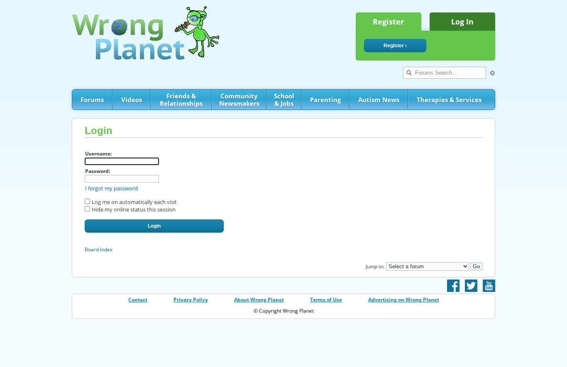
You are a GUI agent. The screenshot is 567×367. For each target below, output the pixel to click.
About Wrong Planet (259, 299)
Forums (92, 99)
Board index (98, 249)
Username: (98, 153)
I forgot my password (111, 188)
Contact (137, 299)
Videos (131, 99)
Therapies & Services (449, 99)
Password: (97, 171)
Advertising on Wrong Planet (403, 299)
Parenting (325, 99)
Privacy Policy (191, 299)
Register (388, 22)
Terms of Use (326, 299)
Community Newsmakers (239, 99)
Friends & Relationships (181, 99)
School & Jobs (284, 99)
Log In (462, 22)
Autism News (378, 99)
